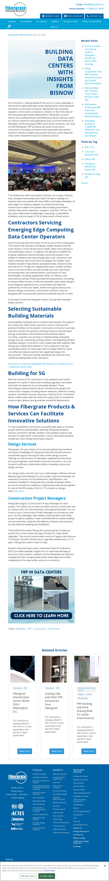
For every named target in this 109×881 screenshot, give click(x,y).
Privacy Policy (16, 791)
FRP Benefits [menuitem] (26, 21)
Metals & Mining (59, 802)
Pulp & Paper (58, 812)
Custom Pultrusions (40, 814)
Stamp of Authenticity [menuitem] (92, 21)
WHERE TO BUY (52, 16)
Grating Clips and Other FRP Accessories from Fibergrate (54, 701)
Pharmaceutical (59, 809)
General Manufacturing (59, 798)
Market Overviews (80, 779)
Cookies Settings (17, 798)
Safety (90, 159)
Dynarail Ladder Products (39, 793)
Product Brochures (80, 776)
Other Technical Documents (79, 800)
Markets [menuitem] (55, 21)
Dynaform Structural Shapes (41, 781)
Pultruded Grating (40, 777)
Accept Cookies (46, 876)
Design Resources (80, 824)
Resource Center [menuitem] (71, 21)
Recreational (58, 816)
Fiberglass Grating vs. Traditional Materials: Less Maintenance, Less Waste (92, 128)
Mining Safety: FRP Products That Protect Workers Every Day (92, 93)
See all (84, 183)
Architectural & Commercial (59, 778)
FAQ (74, 818)
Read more (24, 751)
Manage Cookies (28, 876)
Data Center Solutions (58, 787)
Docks (89, 694)
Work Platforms (39, 804)
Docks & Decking (59, 791)
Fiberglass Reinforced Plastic (90, 166)
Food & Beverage (60, 794)
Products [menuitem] (12, 21)
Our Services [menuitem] (41, 21)
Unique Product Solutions (39, 829)
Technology (57, 819)
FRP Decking (82, 698)
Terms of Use (16, 788)
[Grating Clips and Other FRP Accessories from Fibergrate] (54, 669)
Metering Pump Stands (39, 819)
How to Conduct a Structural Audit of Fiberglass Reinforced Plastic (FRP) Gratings (93, 55)
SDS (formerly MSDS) (81, 811)
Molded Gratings (39, 774)
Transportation (59, 826)
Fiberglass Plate (39, 801)
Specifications (79, 786)
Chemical (56, 782)
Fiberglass (21, 628)
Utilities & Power (59, 829)
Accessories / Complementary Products (39, 809)
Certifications (78, 804)
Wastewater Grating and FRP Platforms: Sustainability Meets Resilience (93, 110)
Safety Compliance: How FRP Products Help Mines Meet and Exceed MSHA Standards (93, 76)
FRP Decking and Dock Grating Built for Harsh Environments (85, 711)
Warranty (23, 794)
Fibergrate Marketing (19, 34)
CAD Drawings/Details (82, 793)
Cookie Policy (11, 794)
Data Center (54, 628)
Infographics (78, 814)
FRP (29, 628)
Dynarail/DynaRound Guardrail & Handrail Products (41, 787)
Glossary (77, 821)
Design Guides (79, 789)
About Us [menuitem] (54, 27)
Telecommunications (61, 822)
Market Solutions (60, 774)
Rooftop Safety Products (39, 824)
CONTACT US (96, 16)
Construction (39, 628)
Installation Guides (80, 796)
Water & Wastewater (61, 832)
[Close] (105, 866)
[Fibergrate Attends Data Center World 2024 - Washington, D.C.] (22, 669)
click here (19, 491)
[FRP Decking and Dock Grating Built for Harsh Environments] (86, 669)
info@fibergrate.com (93, 4)
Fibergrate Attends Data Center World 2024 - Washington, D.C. (21, 702)
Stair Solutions (38, 797)
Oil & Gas (56, 806)
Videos (76, 808)
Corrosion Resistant (91, 153)
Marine (81, 694)
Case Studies (78, 783)
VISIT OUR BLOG (75, 16)
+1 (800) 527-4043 (95, 8)
